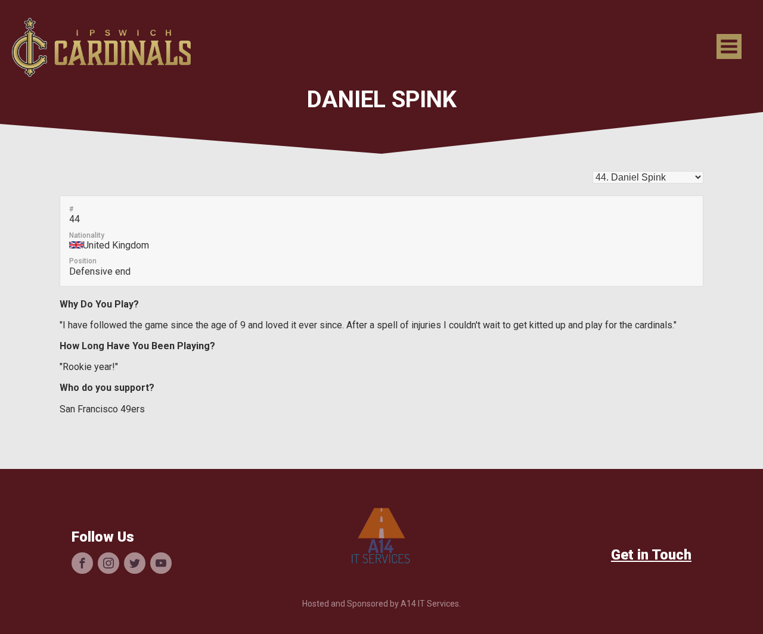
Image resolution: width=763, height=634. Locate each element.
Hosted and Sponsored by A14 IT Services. (381, 603)
